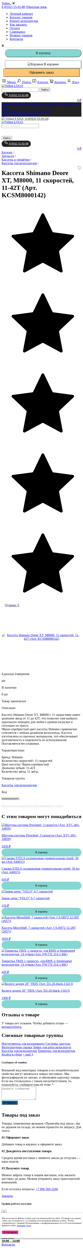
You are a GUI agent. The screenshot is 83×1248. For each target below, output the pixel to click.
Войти (6, 114)
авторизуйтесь (11, 1027)
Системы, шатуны (57, 1043)
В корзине (51, 64)
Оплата (15, 28)
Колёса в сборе (12, 1054)
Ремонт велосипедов (24, 21)
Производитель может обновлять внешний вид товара (32, 805)
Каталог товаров (21, 17)
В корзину (43, 53)
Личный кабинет (21, 13)
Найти (45, 89)
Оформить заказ (41, 72)
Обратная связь (36, 7)
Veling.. (6, 3)
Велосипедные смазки (17, 1047)
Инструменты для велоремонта (23, 1043)
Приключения (52, 104)
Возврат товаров (21, 35)
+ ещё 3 (28, 1054)
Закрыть (7, 1196)
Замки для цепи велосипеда (52, 1047)
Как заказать (18, 24)
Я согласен (10, 1232)
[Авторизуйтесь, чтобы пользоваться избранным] (79, 168)
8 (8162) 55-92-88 (13, 7)
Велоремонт (33, 104)
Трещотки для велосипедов (56, 1051)
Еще (4, 107)
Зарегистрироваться (25, 114)
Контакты (16, 39)
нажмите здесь (24, 1225)
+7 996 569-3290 (47, 1189)
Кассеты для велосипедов (19, 785)
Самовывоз (17, 31)
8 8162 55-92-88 (18, 95)
